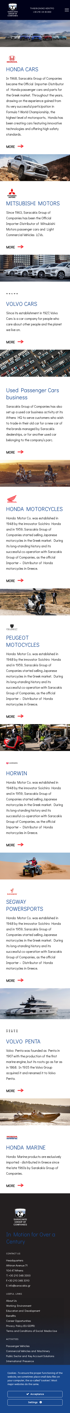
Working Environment (18, 1305)
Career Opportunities (18, 1321)
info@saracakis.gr (19, 1285)
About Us (11, 1300)
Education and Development (23, 1310)
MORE (10, 147)
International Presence (20, 1361)
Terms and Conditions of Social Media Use (31, 1331)
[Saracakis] (12, 10)
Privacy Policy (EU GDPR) (20, 1326)
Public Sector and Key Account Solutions (30, 1356)
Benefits (11, 1316)
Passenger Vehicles (18, 1346)
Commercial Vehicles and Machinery (28, 1351)
